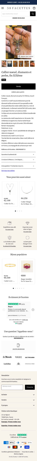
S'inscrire (30, 387)
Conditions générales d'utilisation (11, 452)
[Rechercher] (33, 13)
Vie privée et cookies (27, 452)
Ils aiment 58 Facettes (9, 246)
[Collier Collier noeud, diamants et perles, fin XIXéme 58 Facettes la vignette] (4, 63)
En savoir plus (9, 229)
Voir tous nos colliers (8, 171)
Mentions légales (18, 454)
